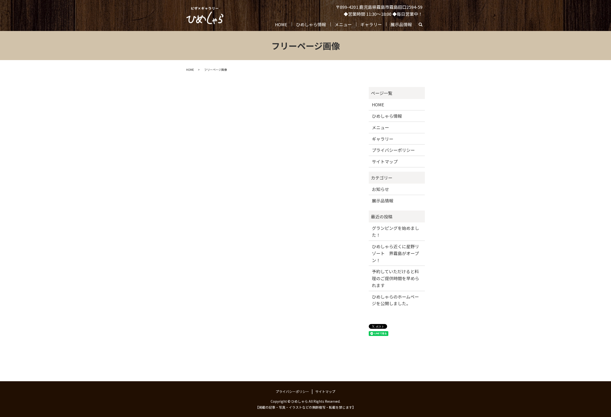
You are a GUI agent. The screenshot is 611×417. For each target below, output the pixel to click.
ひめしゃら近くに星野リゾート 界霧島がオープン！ (395, 253)
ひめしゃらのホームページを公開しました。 (395, 300)
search (423, 25)
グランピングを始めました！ (395, 231)
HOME (281, 24)
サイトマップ (385, 161)
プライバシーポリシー (393, 150)
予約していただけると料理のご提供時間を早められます (395, 278)
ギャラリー (371, 24)
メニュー (343, 24)
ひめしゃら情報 (311, 24)
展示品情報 (401, 24)
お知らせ (380, 189)
